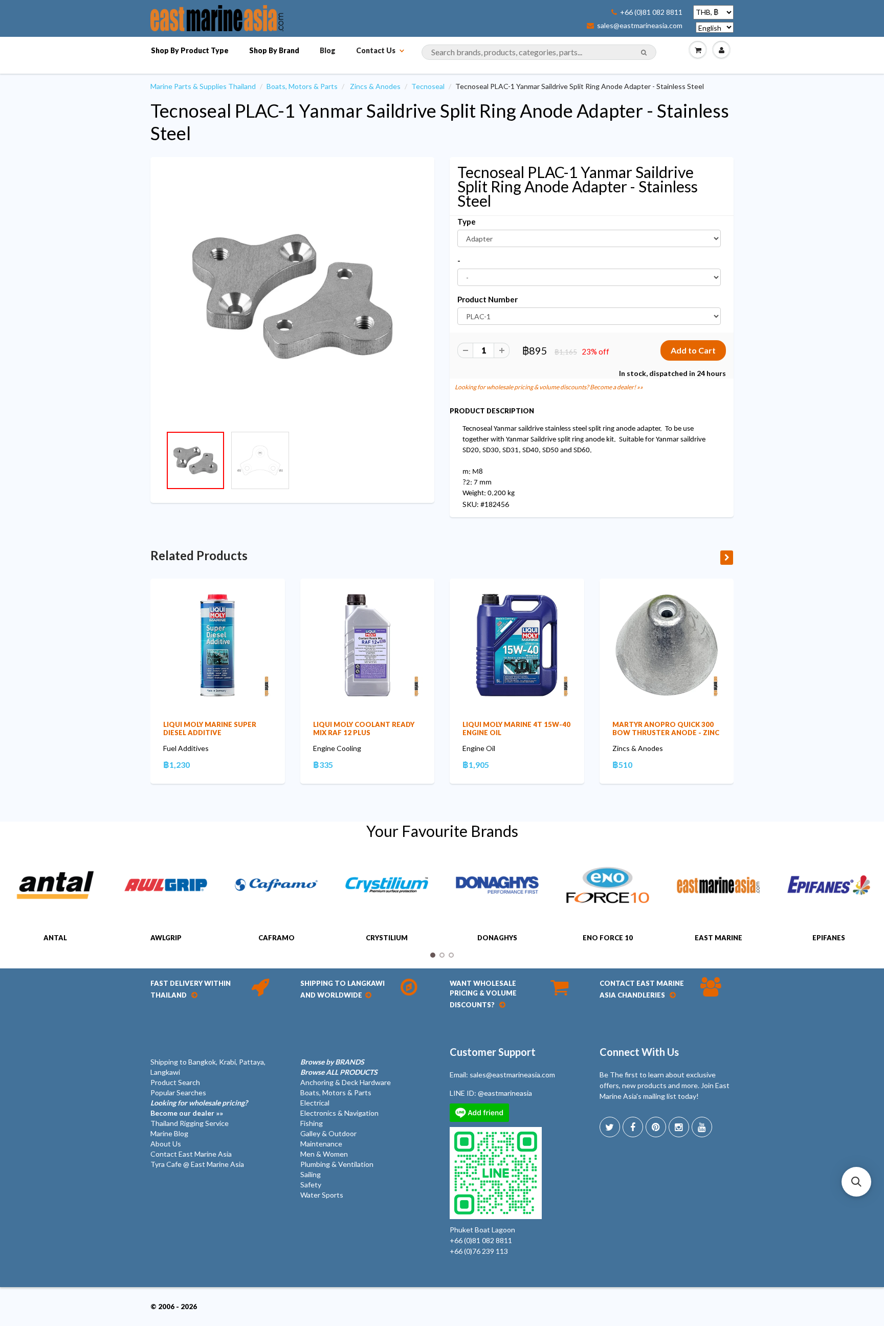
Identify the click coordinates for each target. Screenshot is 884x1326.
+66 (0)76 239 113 (479, 1251)
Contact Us (375, 50)
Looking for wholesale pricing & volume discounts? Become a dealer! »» (549, 387)
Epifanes (828, 938)
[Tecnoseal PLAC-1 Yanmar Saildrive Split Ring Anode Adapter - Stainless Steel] (292, 296)
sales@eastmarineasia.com (639, 25)
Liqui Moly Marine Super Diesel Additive (209, 728)
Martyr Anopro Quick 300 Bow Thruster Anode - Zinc (665, 728)
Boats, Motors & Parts (302, 86)
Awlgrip (166, 938)
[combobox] (539, 52)
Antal (55, 938)
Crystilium (387, 938)
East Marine (718, 938)
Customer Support (493, 1052)
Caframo (276, 938)
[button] (856, 1182)
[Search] (643, 53)
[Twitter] (610, 1127)
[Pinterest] (656, 1127)
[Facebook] (633, 1127)
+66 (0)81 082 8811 (651, 12)
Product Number (487, 299)
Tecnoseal (428, 86)
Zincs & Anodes (375, 86)
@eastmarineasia (505, 1093)
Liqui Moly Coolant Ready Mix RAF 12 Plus (363, 728)
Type (466, 221)
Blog (328, 50)
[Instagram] (679, 1127)
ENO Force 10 (608, 938)
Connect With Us (639, 1052)
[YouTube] (702, 1127)
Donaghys (497, 938)
